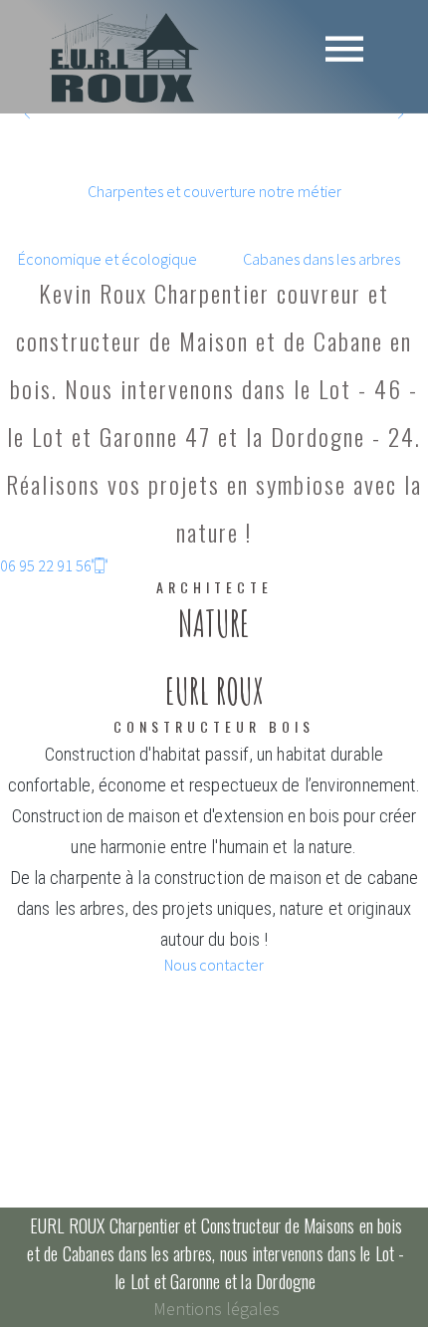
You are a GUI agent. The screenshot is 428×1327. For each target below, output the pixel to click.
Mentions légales (216, 1308)
